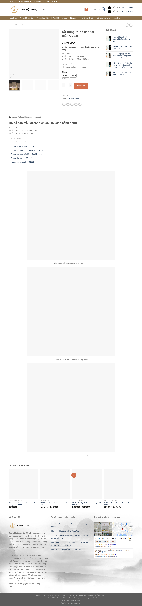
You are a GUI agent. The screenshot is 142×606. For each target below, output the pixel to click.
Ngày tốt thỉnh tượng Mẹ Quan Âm (122, 47)
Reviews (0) (38, 117)
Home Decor (13, 18)
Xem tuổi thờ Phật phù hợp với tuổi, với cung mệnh (121, 39)
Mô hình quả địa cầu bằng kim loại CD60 (53, 504)
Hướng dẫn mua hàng (103, 18)
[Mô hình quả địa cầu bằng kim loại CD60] (55, 484)
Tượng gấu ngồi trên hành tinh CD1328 (26, 154)
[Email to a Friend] (72, 104)
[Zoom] (12, 76)
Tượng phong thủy (43, 18)
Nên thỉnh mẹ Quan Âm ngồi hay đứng (122, 73)
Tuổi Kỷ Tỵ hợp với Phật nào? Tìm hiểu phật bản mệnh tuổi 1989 (122, 56)
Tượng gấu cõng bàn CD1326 (22, 162)
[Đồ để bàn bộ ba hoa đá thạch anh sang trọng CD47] (23, 484)
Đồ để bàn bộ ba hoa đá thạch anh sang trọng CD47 (22, 504)
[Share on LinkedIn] (80, 104)
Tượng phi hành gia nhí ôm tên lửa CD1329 (28, 150)
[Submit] (86, 9)
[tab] (13, 117)
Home (10, 24)
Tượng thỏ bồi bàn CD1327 (21, 158)
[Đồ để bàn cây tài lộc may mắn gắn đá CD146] (87, 484)
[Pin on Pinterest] (76, 104)
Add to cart (81, 86)
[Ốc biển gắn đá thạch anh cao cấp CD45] (118, 484)
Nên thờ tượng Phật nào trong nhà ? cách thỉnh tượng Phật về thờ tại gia (122, 65)
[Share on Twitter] (68, 104)
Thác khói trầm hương (60, 18)
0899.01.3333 (127, 8)
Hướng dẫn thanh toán (85, 18)
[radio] (65, 75)
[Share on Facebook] (64, 104)
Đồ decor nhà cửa (18, 24)
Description (13, 117)
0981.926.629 (127, 12)
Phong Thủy (117, 18)
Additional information (25, 117)
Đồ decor (73, 18)
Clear (64, 79)
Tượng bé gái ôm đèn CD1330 (22, 146)
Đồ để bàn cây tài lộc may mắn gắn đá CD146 (86, 504)
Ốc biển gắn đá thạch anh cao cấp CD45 (117, 504)
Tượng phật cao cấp (26, 18)
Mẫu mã (64, 72)
